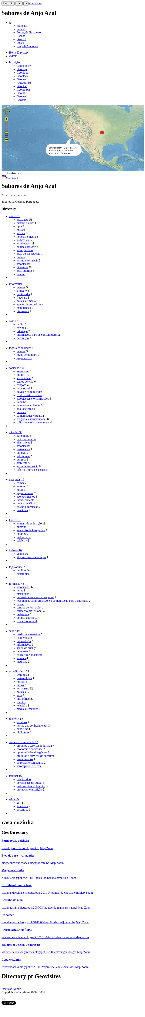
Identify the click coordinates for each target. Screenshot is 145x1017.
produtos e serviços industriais (34, 745)
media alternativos (27, 708)
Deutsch (21, 39)
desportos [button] (16, 479)
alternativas (23, 442)
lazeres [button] (15, 520)
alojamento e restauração (31, 557)
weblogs (22, 674)
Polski (20, 42)
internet (21, 287)
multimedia (23, 294)
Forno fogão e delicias (15, 840)
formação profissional (29, 610)
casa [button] (13, 321)
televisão (22, 705)
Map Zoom (46, 848)
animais (21, 658)
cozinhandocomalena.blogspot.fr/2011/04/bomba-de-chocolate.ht (40, 892)
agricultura (23, 435)
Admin (13, 56)
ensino (20, 604)
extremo (21, 486)
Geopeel (22, 96)
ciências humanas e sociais (32, 469)
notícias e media (26, 236)
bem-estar (22, 651)
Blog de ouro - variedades (18, 855)
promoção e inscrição (29, 789)
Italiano (21, 29)
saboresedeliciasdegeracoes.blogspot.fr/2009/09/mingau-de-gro (39, 952)
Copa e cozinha (11, 959)
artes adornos (24, 270)
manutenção (24, 307)
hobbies (21, 533)
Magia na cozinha (13, 870)
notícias (21, 691)
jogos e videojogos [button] (21, 347)
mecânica (22, 510)
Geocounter (24, 65)
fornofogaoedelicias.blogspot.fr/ (20, 848)
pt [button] (10, 22)
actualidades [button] (19, 671)
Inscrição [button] (14, 62)
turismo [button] (15, 550)
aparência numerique (29, 304)
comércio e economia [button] (23, 742)
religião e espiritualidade (31, 419)
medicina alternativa (28, 634)
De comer (8, 915)
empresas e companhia (30, 762)
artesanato (23, 219)
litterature (22, 267)
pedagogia (23, 614)
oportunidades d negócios (32, 752)
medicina (22, 661)
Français (22, 25)
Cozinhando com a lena (17, 885)
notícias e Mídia (26, 503)
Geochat (22, 86)
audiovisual (23, 240)
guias (20, 590)
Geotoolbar (23, 89)
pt (26, 3)
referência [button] (16, 718)
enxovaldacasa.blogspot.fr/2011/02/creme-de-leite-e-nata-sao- (38, 967)
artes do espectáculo (28, 253)
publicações (24, 570)
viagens (21, 553)
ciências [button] (15, 432)
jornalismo (23, 688)
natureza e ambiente (28, 405)
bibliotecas (23, 732)
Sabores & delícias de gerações (21, 944)
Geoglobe (22, 72)
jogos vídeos (24, 358)
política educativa (27, 617)
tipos (19, 226)
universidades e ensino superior (35, 597)
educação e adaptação (29, 654)
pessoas (21, 412)
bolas (20, 489)
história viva (24, 537)
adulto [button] (14, 799)
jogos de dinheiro (27, 354)
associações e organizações (33, 398)
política (21, 374)
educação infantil (27, 621)
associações (23, 263)
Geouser (22, 79)
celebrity (22, 540)
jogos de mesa (25, 493)
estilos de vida (25, 381)
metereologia (24, 678)
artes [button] (14, 216)
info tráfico (23, 698)
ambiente (22, 463)
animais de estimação (29, 523)
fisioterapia (23, 637)
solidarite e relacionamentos (33, 422)
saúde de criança (26, 648)
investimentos (25, 759)
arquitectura (24, 243)
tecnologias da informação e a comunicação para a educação (52, 600)
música (21, 229)
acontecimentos (26, 496)
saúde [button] (14, 631)
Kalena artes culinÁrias (17, 929)
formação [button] (16, 583)
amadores (22, 806)
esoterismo (23, 371)
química (21, 459)
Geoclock (22, 76)
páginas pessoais (26, 246)
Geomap (22, 69)
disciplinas (23, 593)
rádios (20, 685)
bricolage (22, 331)
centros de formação (29, 607)
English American (27, 46)
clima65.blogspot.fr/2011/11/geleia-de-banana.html (32, 877)
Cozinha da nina (12, 900)
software (22, 290)
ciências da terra (26, 439)
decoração (23, 338)
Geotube (22, 93)
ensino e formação (27, 260)
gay (19, 802)
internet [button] (15, 775)
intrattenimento (25, 500)
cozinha (21, 327)
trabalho (21, 402)
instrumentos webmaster (31, 786)
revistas (21, 702)
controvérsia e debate (29, 395)
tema (19, 695)
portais (21, 257)
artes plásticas (25, 250)
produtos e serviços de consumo (36, 755)
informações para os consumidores (37, 334)
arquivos (22, 722)
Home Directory (19, 52)
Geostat (21, 99)
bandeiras (22, 729)
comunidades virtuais (29, 415)
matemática (23, 449)
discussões (23, 311)
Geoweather (24, 82)
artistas (21, 233)
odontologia (24, 641)
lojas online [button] (17, 567)
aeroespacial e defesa (29, 766)
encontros (22, 809)
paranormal (23, 388)
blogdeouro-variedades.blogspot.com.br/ (25, 862)
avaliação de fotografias (31, 530)
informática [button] (17, 284)
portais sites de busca (29, 782)
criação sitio (24, 779)
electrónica (23, 573)
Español (21, 35)
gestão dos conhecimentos (32, 725)
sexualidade (24, 378)
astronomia (23, 456)
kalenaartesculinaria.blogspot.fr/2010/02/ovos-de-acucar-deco (38, 937)
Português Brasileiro (29, 32)
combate (22, 483)
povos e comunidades (29, 391)
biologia (21, 452)
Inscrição (8, 3)
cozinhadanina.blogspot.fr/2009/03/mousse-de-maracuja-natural (39, 907)
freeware (22, 297)
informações (24, 644)
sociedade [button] (17, 368)
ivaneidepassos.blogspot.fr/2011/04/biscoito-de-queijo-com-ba (38, 922)
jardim (20, 324)
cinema (21, 274)
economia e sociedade (30, 749)
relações (21, 385)
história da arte (25, 223)
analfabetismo (25, 408)
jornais (21, 681)
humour (21, 526)
